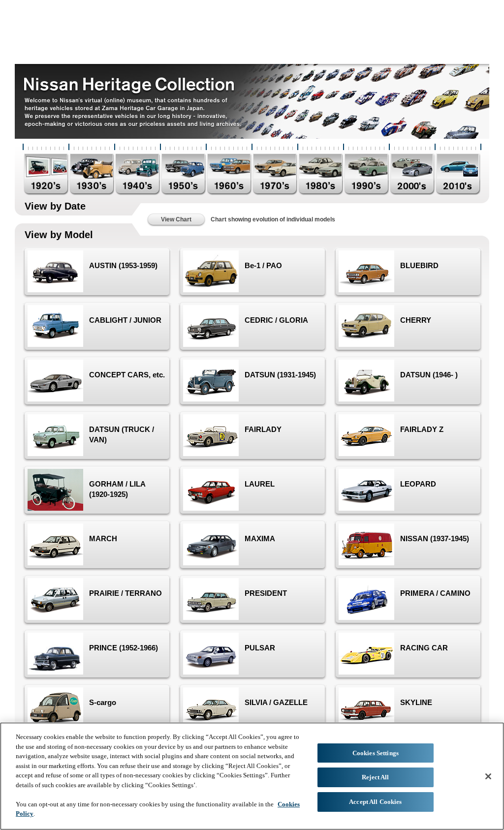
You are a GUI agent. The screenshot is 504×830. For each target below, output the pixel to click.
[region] (252, 776)
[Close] (488, 776)
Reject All (375, 777)
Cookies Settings (375, 753)
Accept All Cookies (375, 801)
